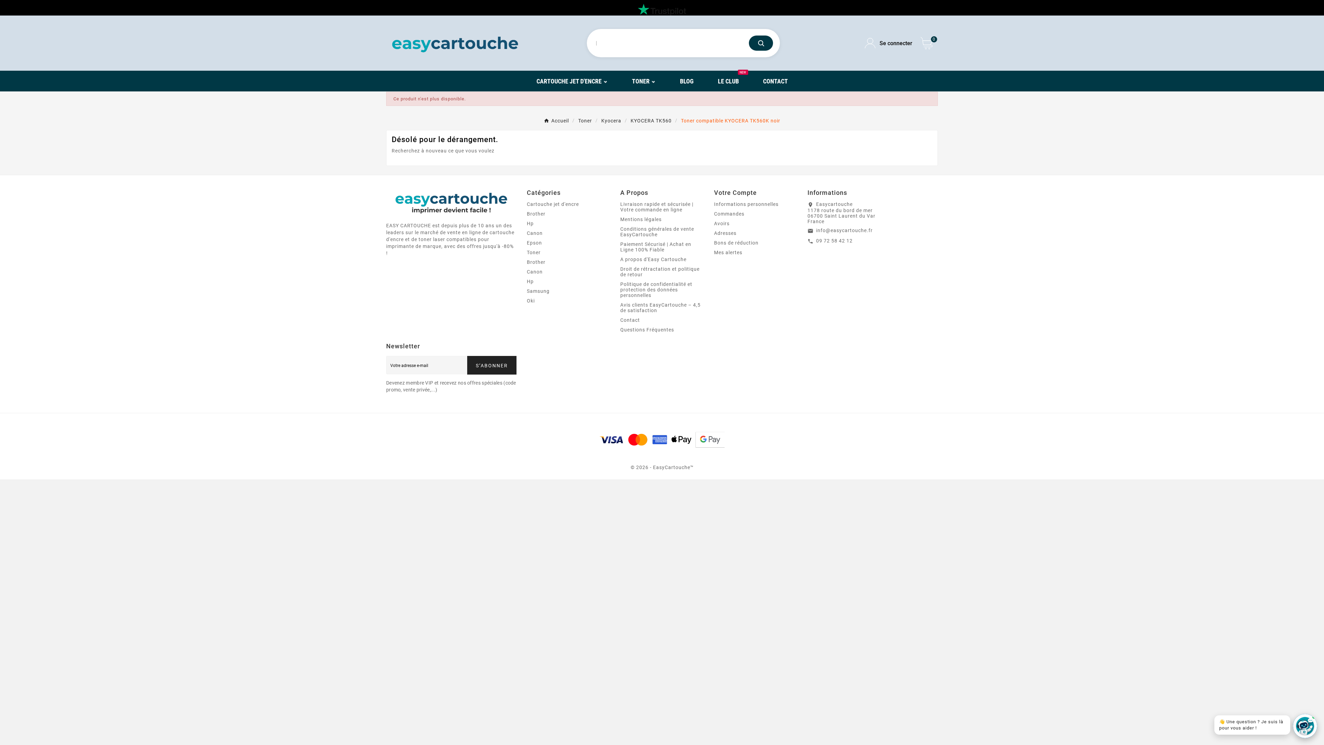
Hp (530, 223)
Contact (630, 320)
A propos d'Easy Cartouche (653, 259)
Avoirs (722, 223)
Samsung (538, 291)
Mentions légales (641, 219)
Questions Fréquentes (647, 329)
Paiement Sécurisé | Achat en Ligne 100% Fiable (655, 246)
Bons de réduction (736, 243)
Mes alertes (728, 252)
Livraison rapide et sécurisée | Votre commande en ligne (656, 206)
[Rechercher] (761, 43)
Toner (534, 252)
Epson (534, 243)
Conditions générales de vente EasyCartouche (657, 231)
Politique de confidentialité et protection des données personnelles (656, 289)
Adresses (725, 233)
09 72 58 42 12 (834, 241)
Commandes (729, 214)
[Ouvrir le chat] (1305, 726)
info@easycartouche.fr (844, 230)
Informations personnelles (746, 204)
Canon (535, 233)
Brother (536, 214)
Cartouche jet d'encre (553, 204)
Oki (531, 301)
